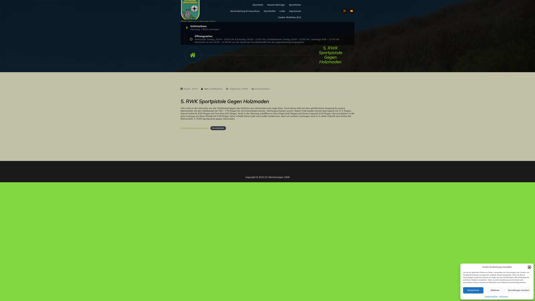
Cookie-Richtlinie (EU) (289, 17)
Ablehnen (494, 290)
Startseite (257, 4)
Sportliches (295, 4)
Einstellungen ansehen (518, 290)
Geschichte (270, 11)
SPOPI (244, 88)
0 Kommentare (262, 88)
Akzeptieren (473, 290)
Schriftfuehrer (215, 88)
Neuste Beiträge (276, 4)
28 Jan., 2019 (190, 88)
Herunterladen (218, 128)
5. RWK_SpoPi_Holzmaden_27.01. (195, 128)
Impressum (503, 296)
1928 (287, 177)
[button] (529, 267)
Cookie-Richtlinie (491, 296)
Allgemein (235, 88)
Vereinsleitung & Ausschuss (245, 11)
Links (282, 11)
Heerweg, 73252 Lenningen (204, 29)
